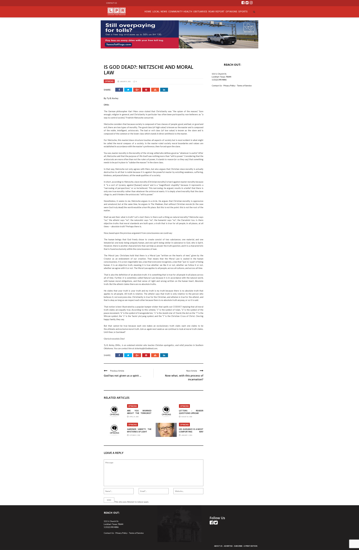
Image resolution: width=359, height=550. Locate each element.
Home (147, 11)
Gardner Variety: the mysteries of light (139, 430)
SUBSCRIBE (238, 546)
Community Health (180, 11)
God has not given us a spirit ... (122, 375)
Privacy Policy (229, 85)
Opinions (231, 11)
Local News (159, 11)
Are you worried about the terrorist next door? (139, 413)
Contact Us (111, 3)
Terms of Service (244, 85)
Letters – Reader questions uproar (191, 411)
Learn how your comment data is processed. (168, 502)
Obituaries (200, 11)
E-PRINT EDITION (250, 546)
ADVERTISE (228, 546)
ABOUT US (218, 546)
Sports (243, 11)
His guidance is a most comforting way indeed (191, 431)
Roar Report (216, 11)
